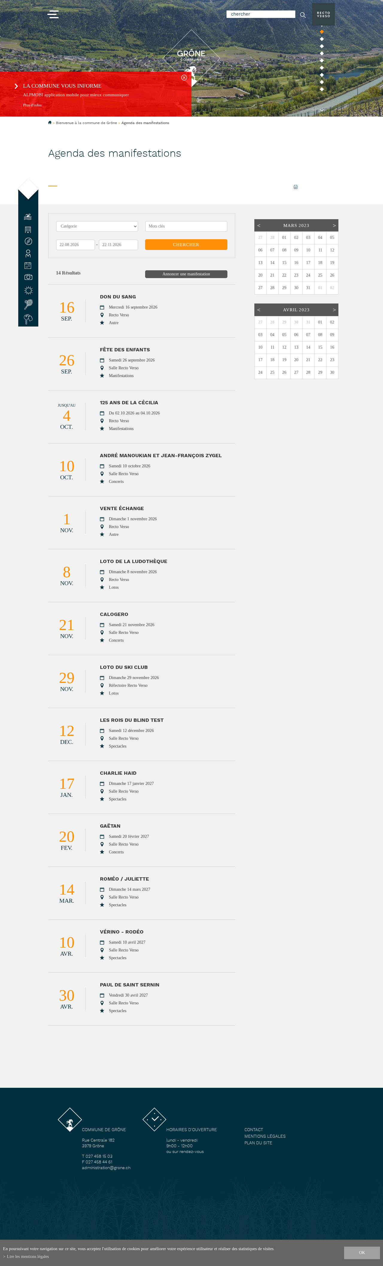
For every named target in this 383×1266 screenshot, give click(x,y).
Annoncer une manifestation (186, 274)
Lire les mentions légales (28, 1256)
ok (362, 1252)
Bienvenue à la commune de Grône (86, 123)
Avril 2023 (296, 309)
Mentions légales (265, 1137)
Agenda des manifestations (145, 123)
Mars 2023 (296, 225)
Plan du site (258, 1143)
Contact (253, 1130)
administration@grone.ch (106, 1168)
